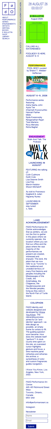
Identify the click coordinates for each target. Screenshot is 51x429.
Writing (5, 28)
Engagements (8, 24)
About (5, 18)
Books (5, 30)
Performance (8, 20)
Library (5, 37)
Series (5, 22)
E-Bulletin (7, 32)
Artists (5, 26)
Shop (4, 34)
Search (5, 39)
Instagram (30, 407)
